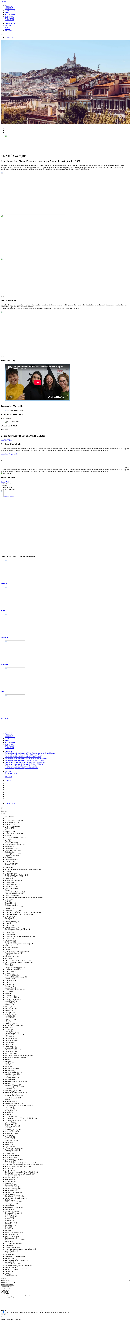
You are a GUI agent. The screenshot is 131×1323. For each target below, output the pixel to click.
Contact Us (8, 780)
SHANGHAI (9, 20)
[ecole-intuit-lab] (10, 730)
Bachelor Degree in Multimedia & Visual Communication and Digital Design (30, 753)
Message (3, 1310)
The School (8, 30)
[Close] (1, 807)
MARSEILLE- (10, 14)
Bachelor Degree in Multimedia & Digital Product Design (23, 755)
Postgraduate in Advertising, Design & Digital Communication (25, 762)
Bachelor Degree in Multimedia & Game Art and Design (23, 757)
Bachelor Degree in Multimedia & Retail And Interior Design (24, 760)
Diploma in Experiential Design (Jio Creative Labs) (21, 768)
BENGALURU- (10, 11)
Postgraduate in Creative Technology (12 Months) (21, 766)
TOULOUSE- (9, 16)
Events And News (11, 773)
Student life (8, 25)
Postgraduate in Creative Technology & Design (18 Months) (24, 764)
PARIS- (7, 12)
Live (6, 27)
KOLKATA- (9, 7)
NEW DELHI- (10, 9)
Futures (7, 29)
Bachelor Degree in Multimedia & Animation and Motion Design (26, 758)
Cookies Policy (10, 803)
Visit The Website (6, 440)
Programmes (9, 23)
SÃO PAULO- (10, 18)
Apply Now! (9, 37)
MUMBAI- (8, 5)
